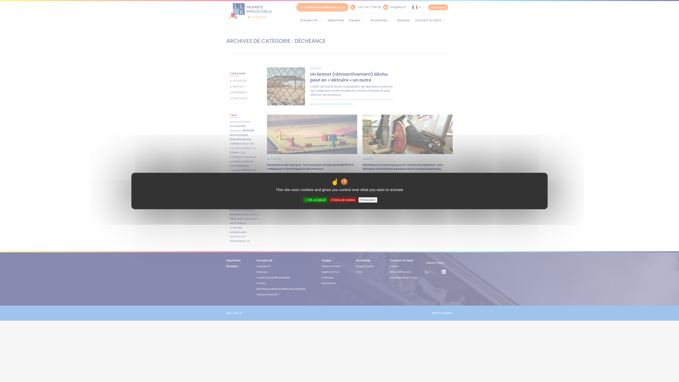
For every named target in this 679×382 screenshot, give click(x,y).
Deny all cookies (344, 199)
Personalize (367, 199)
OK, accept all (316, 199)
